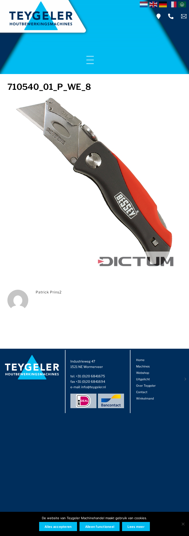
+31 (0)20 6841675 (90, 376)
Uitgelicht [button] (143, 379)
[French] (173, 4)
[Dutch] (144, 4)
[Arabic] (183, 4)
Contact (141, 392)
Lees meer (135, 527)
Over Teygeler (146, 385)
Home (140, 360)
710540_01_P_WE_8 (49, 87)
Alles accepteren (58, 527)
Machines (143, 366)
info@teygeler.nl (93, 387)
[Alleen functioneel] (182, 523)
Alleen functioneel (99, 527)
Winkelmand (145, 398)
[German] (164, 4)
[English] (154, 4)
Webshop (142, 373)
